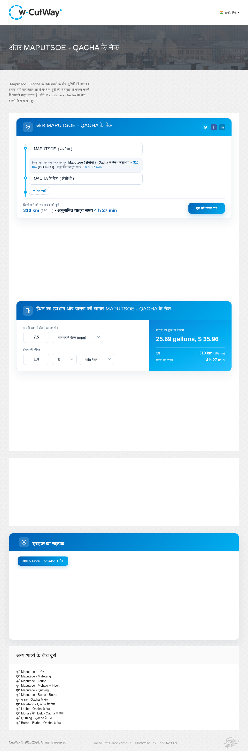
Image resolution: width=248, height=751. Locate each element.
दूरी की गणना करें (206, 208)
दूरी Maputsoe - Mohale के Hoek (38, 685)
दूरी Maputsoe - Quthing (32, 690)
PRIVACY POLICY (145, 743)
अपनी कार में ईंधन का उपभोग (40, 327)
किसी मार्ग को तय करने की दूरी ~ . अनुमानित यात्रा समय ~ (85, 165)
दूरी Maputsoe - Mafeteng (33, 676)
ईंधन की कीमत (32, 349)
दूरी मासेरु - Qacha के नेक (32, 699)
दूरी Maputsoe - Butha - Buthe (36, 695)
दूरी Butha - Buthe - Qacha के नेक (38, 723)
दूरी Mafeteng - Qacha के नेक (35, 704)
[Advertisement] (124, 259)
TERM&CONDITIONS (118, 743)
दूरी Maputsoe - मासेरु (30, 672)
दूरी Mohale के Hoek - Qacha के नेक (39, 713)
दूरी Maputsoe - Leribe (31, 681)
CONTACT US (168, 743)
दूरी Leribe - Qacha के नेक (33, 709)
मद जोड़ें (41, 190)
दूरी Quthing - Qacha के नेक (34, 718)
